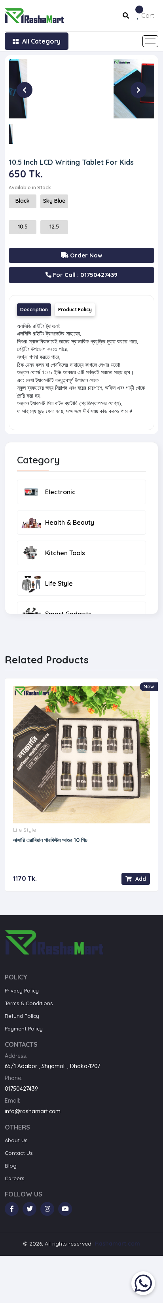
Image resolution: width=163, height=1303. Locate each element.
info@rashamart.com (33, 1111)
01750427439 (21, 1088)
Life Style (59, 583)
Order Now (85, 255)
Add (140, 878)
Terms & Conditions (29, 1003)
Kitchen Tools (65, 553)
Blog (11, 1165)
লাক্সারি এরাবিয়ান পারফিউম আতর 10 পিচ (50, 840)
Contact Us (18, 1153)
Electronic (60, 492)
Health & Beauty (69, 522)
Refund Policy (22, 1016)
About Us (16, 1140)
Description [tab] (34, 309)
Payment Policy (24, 1028)
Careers (14, 1178)
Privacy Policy (22, 990)
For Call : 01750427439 (84, 274)
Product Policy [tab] (75, 309)
